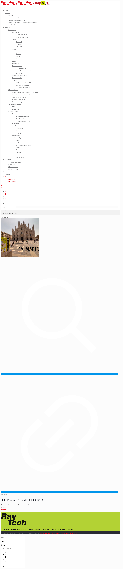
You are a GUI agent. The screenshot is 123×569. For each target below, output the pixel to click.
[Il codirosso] (48, 5)
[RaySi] (40, 5)
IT (5, 191)
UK (2, 187)
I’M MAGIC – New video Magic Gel (22, 499)
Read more (4, 509)
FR (5, 194)
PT (5, 203)
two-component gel (11, 213)
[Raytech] (18, 5)
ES (5, 196)
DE (5, 201)
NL (5, 198)
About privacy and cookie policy (49, 533)
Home (6, 211)
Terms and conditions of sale (69, 533)
